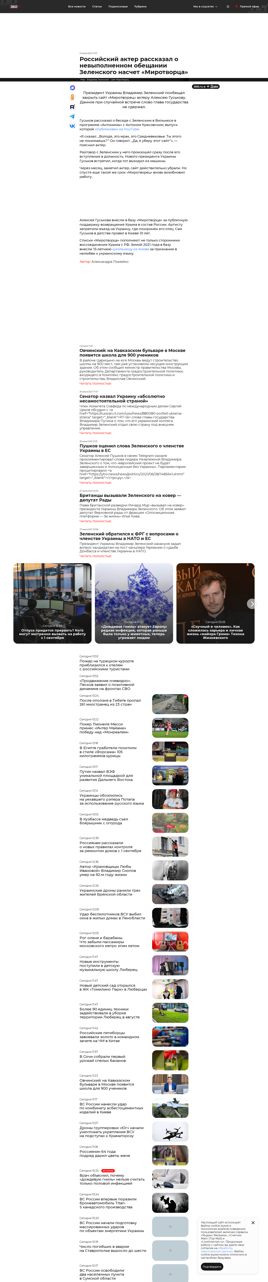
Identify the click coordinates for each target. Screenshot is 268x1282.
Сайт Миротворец (120, 79)
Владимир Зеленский (98, 79)
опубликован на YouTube (117, 129)
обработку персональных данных (217, 1249)
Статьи (97, 6)
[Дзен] (206, 86)
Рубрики (140, 6)
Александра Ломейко (110, 262)
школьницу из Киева (130, 249)
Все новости (77, 6)
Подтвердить (212, 1266)
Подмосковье (118, 6)
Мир (83, 79)
